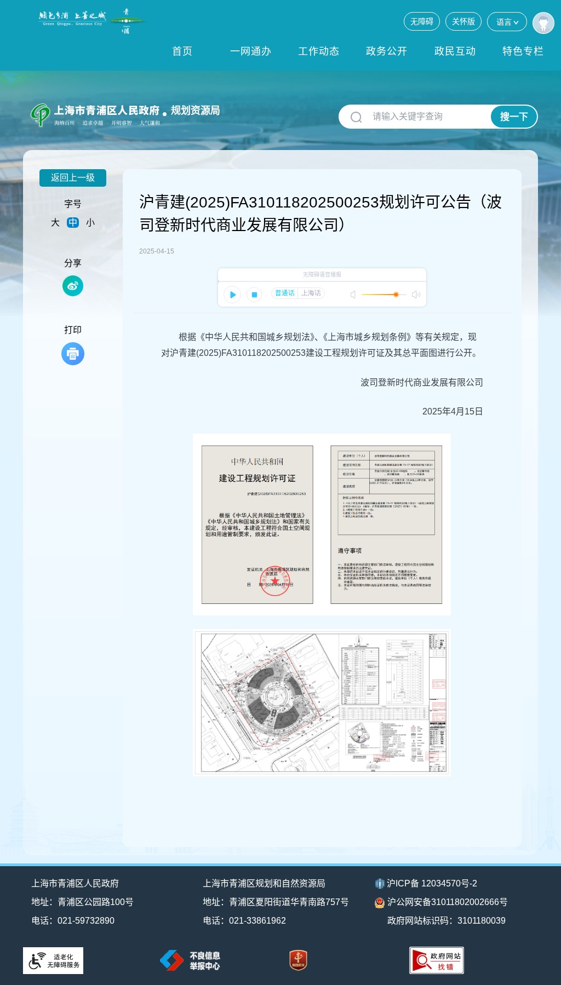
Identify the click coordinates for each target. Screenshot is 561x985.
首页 (182, 51)
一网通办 (251, 51)
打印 (73, 330)
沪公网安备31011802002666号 (447, 902)
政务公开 (387, 51)
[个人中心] (543, 23)
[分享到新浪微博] (72, 285)
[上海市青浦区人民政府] (93, 21)
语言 (504, 22)
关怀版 (463, 21)
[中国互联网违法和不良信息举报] (190, 960)
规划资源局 (195, 110)
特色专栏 (523, 51)
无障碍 (421, 21)
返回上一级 (73, 177)
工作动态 (319, 51)
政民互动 (455, 51)
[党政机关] (298, 960)
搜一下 (514, 117)
